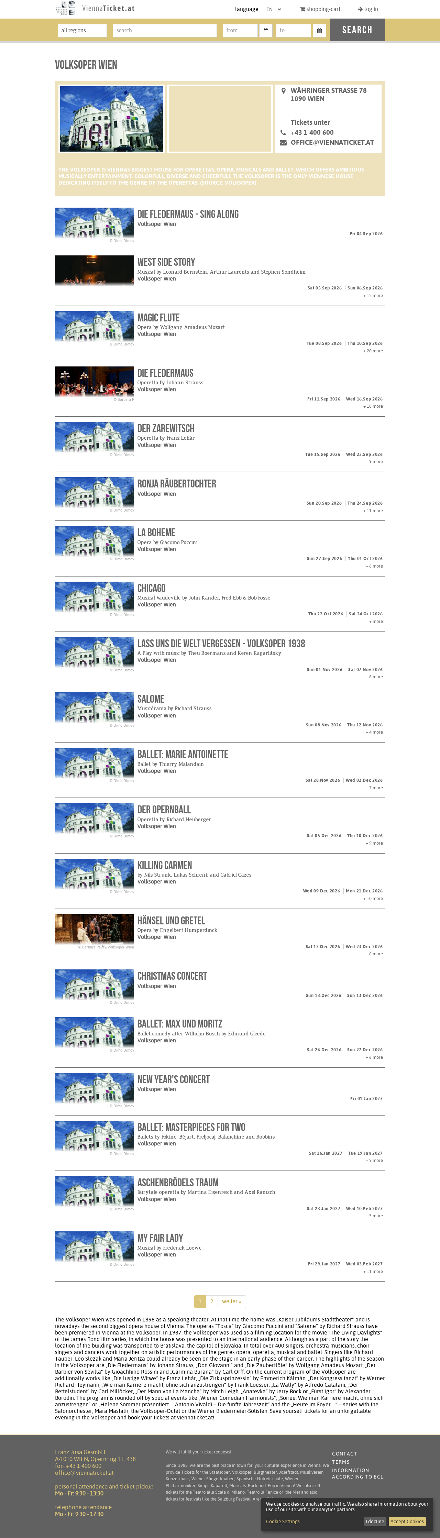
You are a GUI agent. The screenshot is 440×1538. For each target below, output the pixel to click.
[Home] (95, 15)
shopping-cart (322, 9)
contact (344, 1454)
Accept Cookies (407, 1521)
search (357, 29)
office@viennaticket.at (332, 142)
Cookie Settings (283, 1521)
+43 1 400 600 (83, 1465)
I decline (375, 1521)
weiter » (232, 1301)
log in (370, 9)
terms (341, 1462)
